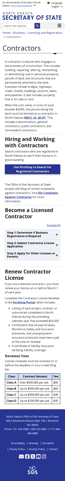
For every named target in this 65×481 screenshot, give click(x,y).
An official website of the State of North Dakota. (21, 4)
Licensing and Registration (45, 33)
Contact (53, 449)
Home (6, 33)
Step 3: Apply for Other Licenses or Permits (31, 255)
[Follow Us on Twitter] (33, 457)
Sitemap (33, 443)
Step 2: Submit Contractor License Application (30, 244)
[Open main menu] (59, 25)
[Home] (32, 15)
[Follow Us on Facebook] (27, 457)
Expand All (53, 225)
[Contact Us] (21, 457)
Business (19, 33)
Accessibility (18, 443)
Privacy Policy (17, 449)
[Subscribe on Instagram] (44, 457)
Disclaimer (48, 443)
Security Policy (37, 449)
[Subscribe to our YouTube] (38, 457)
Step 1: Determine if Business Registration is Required (27, 234)
